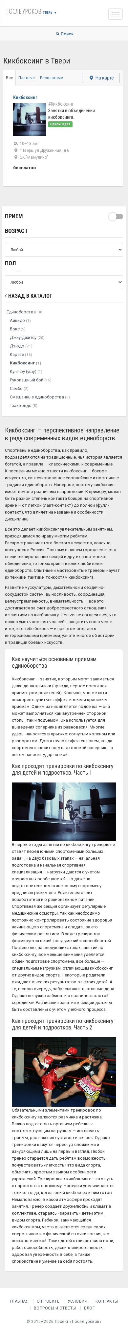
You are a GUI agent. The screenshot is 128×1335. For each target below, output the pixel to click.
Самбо (19, 388)
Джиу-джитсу (27, 337)
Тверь (50, 12)
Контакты (107, 1301)
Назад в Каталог (29, 296)
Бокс (18, 328)
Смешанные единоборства (40, 397)
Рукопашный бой (31, 380)
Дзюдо (21, 345)
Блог (89, 1308)
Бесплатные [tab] (51, 78)
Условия (78, 1301)
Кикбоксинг (25, 362)
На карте (104, 77)
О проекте (48, 1301)
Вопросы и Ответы (55, 1308)
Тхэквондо (23, 405)
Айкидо (20, 320)
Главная (19, 1301)
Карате (21, 354)
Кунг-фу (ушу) (26, 371)
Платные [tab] (26, 78)
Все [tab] (9, 78)
